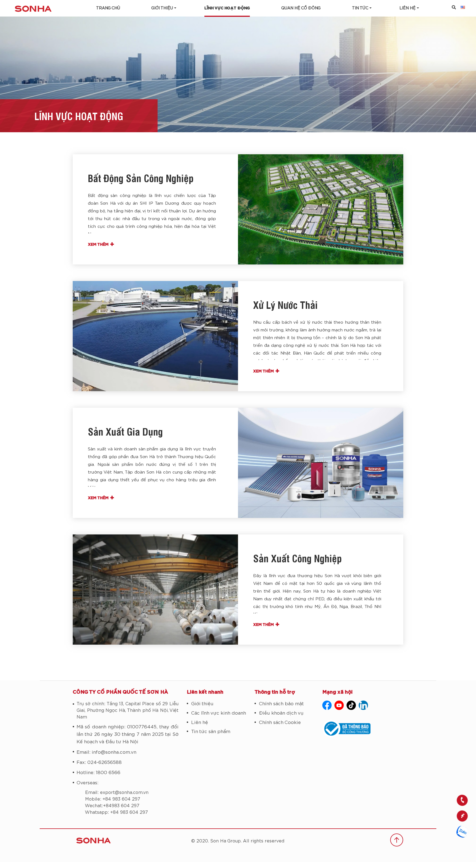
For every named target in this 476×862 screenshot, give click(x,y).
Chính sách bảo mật (281, 703)
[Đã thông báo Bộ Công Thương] (362, 729)
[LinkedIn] (363, 705)
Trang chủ (108, 8)
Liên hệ (199, 722)
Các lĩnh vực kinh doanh (218, 713)
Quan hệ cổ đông (301, 8)
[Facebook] (327, 705)
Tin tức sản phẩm (210, 731)
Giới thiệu (162, 8)
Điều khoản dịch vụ (281, 713)
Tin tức (360, 8)
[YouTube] (339, 705)
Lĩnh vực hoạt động (227, 8)
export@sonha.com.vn (124, 792)
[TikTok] (351, 705)
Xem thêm (101, 245)
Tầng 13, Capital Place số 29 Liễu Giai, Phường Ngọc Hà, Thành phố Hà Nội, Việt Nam (127, 710)
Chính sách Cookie (280, 722)
